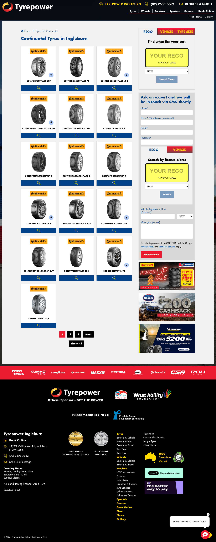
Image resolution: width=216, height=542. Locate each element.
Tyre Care (122, 449)
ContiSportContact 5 (39, 223)
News (199, 16)
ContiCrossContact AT (76, 81)
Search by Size (124, 441)
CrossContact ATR (39, 318)
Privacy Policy (147, 246)
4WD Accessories (126, 472)
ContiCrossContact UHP (76, 128)
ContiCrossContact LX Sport (38, 128)
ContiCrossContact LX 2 (114, 81)
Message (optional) (150, 222)
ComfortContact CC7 (39, 81)
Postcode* (146, 137)
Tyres (133, 11)
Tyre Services (123, 487)
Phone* (157, 118)
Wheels (145, 11)
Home (27, 31)
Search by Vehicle (126, 437)
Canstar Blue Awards (153, 437)
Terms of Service (167, 246)
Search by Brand (125, 445)
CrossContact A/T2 (114, 271)
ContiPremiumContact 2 (38, 176)
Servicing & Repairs (127, 483)
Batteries (121, 476)
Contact (189, 11)
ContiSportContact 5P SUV (39, 271)
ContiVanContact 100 (76, 271)
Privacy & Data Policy (21, 537)
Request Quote (151, 254)
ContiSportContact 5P (114, 223)
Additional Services (126, 495)
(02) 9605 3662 (162, 4)
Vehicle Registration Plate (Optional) (153, 211)
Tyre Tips (121, 453)
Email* (144, 128)
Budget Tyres (149, 441)
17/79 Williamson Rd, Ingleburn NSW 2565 (28, 448)
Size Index (148, 433)
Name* (144, 108)
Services (160, 11)
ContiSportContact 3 (114, 176)
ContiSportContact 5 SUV (76, 223)
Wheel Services (124, 491)
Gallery (209, 16)
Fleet (191, 16)
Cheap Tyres (149, 445)
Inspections (122, 480)
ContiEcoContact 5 (114, 128)
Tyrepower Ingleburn (122, 4)
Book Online (206, 11)
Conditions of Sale (39, 537)
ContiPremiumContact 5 (76, 176)
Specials (175, 11)
